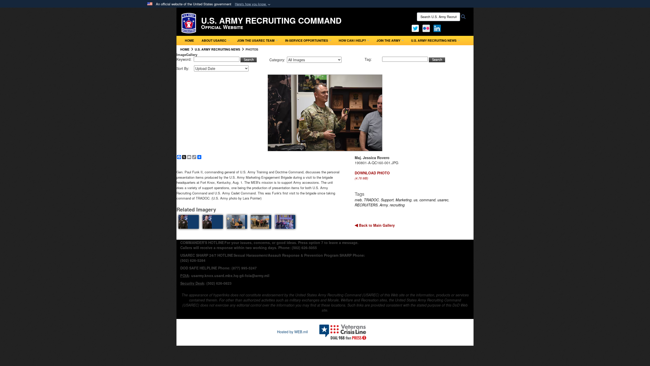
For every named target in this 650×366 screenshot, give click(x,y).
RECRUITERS (366, 204)
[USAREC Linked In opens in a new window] (438, 27)
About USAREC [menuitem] (214, 40)
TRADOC (371, 199)
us (415, 199)
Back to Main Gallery (376, 225)
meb (358, 199)
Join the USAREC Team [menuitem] (255, 40)
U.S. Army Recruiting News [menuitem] (434, 40)
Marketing (404, 199)
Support (387, 199)
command (427, 199)
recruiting (397, 204)
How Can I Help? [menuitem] (352, 40)
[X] (415, 27)
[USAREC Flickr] (426, 27)
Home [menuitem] (189, 40)
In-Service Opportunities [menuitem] (306, 40)
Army (384, 204)
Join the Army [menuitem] (388, 40)
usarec (442, 199)
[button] (253, 4)
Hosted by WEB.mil (292, 331)
